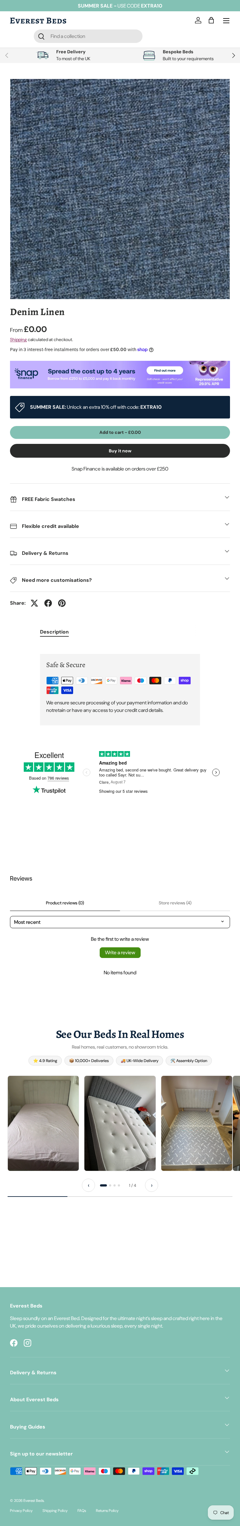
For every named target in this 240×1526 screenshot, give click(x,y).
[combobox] (88, 36)
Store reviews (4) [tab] (175, 903)
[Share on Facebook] (48, 603)
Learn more (160, 6)
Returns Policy (107, 1510)
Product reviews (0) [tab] (65, 903)
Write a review (120, 952)
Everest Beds (33, 1500)
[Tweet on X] (34, 603)
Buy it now (120, 451)
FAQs (82, 1510)
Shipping (18, 339)
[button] (212, 21)
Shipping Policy (55, 1510)
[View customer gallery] (43, 1123)
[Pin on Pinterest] (62, 603)
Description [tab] (54, 632)
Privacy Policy (21, 1510)
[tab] (103, 1185)
